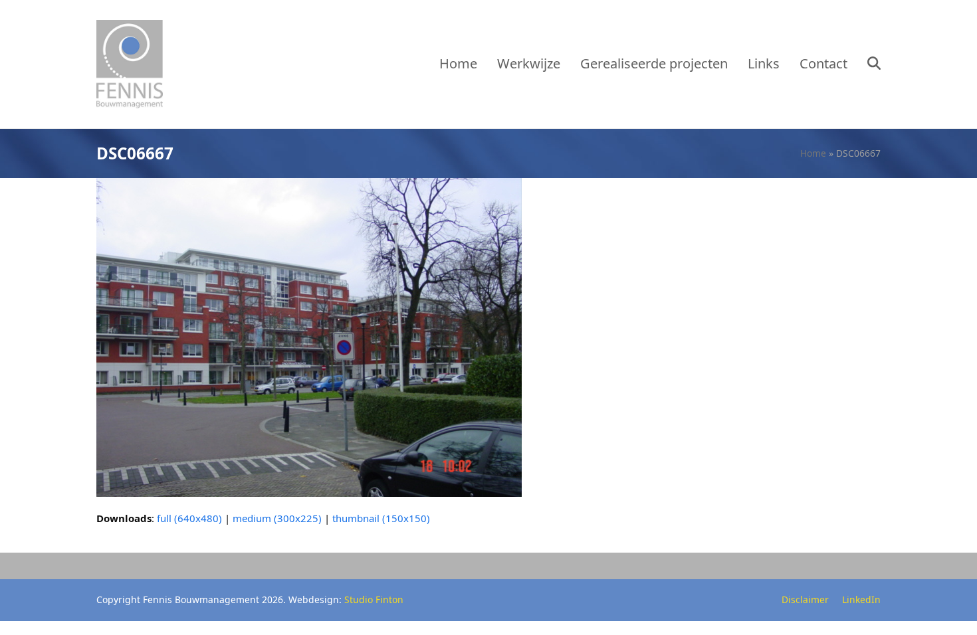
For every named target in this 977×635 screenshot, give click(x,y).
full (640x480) (189, 518)
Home (813, 153)
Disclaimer (805, 599)
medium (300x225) (277, 518)
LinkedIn (861, 599)
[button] (874, 64)
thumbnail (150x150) (381, 518)
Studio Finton (373, 599)
